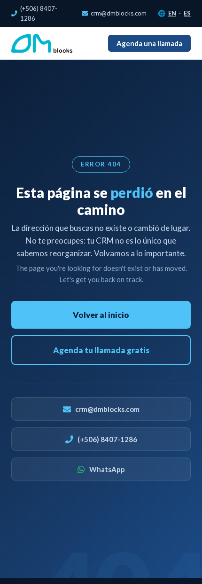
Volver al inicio (101, 315)
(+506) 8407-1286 (38, 13)
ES (187, 13)
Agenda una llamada (149, 43)
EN (172, 13)
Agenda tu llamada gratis (101, 350)
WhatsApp (107, 469)
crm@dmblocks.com (119, 13)
